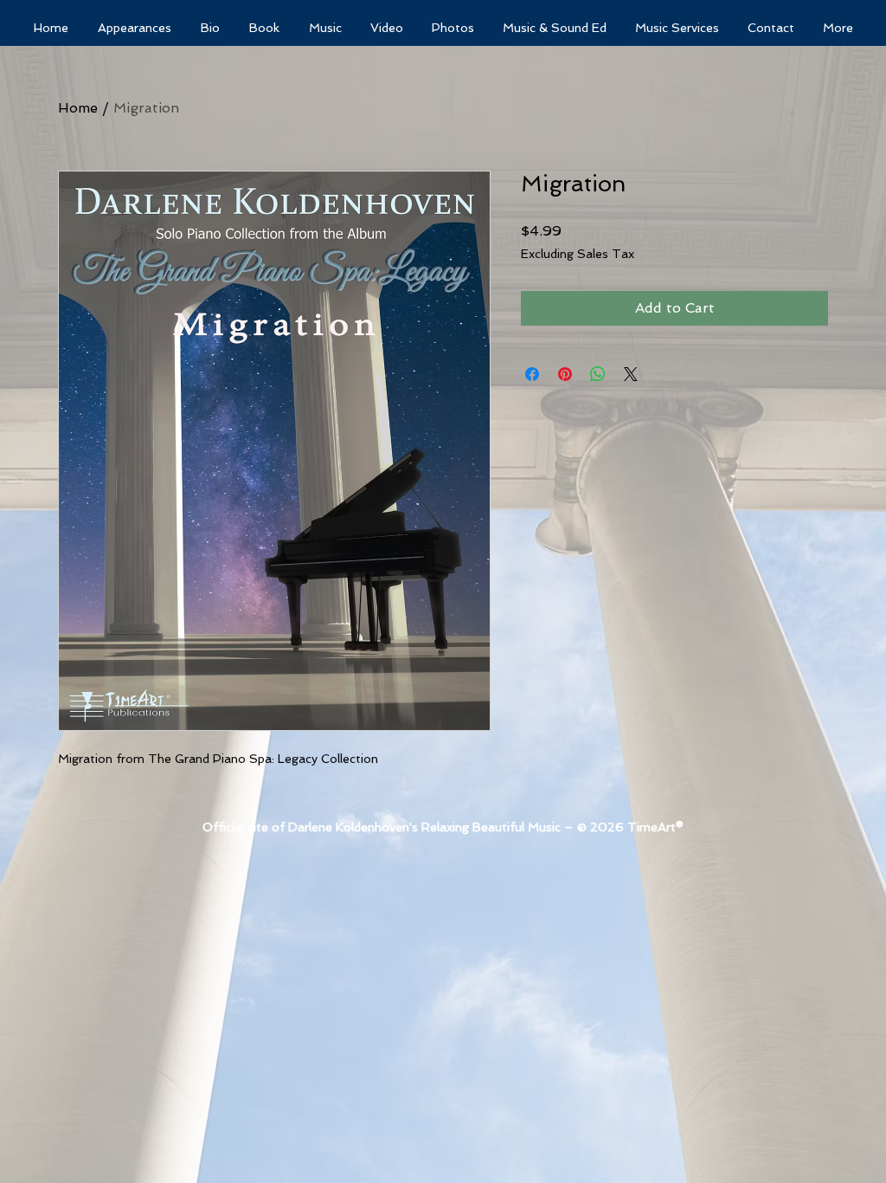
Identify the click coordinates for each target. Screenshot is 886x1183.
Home (78, 108)
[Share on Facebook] (532, 374)
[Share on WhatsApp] (597, 374)
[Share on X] (630, 374)
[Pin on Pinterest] (565, 374)
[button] (554, 28)
